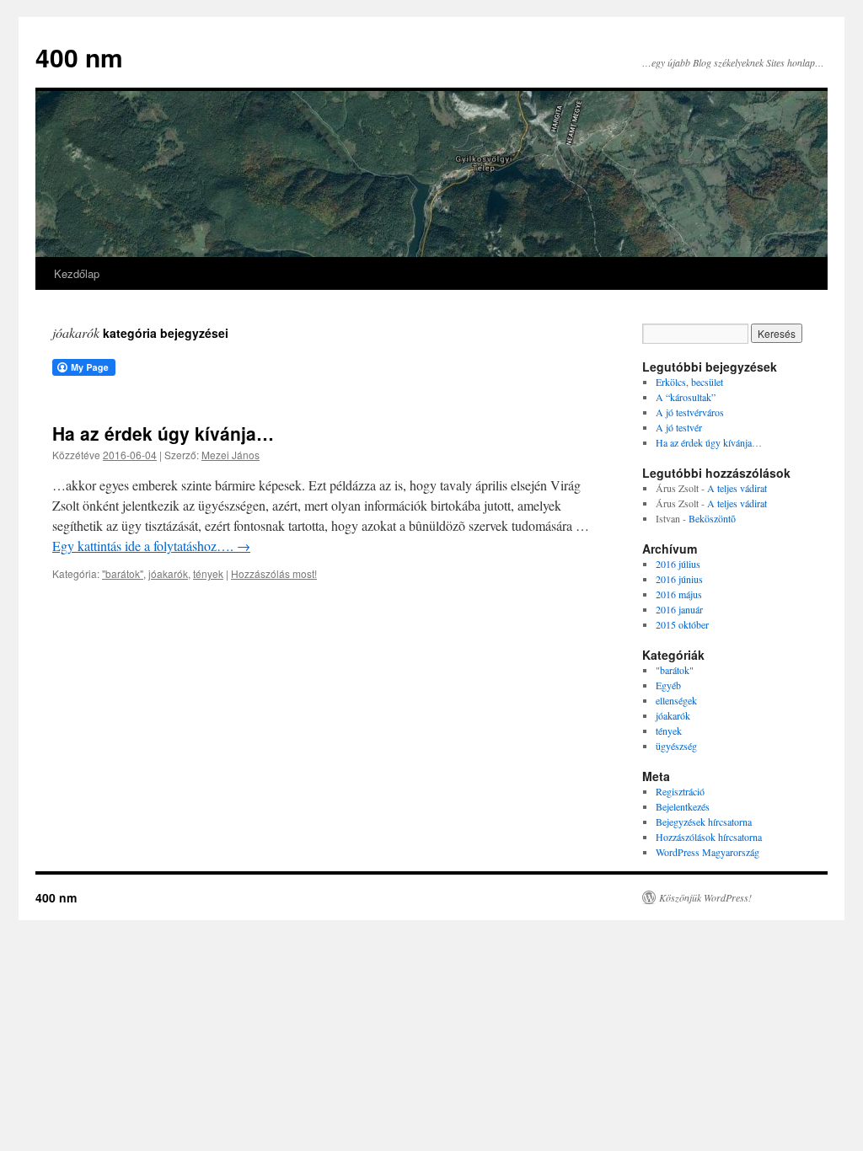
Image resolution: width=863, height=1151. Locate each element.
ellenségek (676, 700)
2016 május (679, 594)
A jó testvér (679, 427)
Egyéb (668, 685)
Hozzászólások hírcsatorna (709, 836)
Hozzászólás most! (274, 573)
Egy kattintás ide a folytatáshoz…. (151, 545)
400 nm (79, 57)
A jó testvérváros (690, 412)
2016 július (678, 563)
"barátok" (122, 573)
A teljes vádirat (737, 488)
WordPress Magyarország (707, 852)
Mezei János (230, 454)
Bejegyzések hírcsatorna (704, 821)
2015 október (682, 624)
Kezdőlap (76, 273)
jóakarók (168, 573)
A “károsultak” (686, 397)
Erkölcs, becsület (689, 381)
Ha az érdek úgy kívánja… (163, 433)
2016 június (679, 579)
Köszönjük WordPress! (705, 897)
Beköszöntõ (712, 518)
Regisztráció (680, 791)
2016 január (679, 609)
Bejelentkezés (683, 806)
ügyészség (676, 745)
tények (208, 573)
